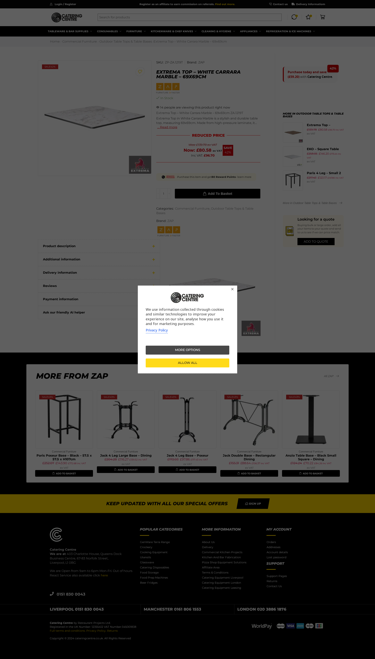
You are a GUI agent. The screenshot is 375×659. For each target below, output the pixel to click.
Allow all (187, 363)
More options (187, 350)
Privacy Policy (157, 330)
